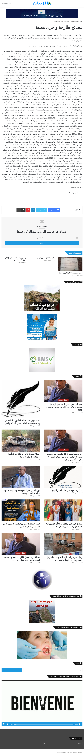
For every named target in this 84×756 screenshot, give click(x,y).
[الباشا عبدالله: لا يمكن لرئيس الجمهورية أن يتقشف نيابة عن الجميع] (21, 510)
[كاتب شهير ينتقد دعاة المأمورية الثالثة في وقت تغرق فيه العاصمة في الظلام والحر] (21, 399)
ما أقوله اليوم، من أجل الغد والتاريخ (67, 490)
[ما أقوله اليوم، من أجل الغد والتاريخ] (63, 477)
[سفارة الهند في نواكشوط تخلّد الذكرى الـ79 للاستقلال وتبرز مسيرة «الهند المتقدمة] (63, 510)
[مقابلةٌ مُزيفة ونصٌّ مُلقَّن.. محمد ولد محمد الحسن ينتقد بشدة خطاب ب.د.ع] (21, 544)
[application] (42, 703)
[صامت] (7, 724)
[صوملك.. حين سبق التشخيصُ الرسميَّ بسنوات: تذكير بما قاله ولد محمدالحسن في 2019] (63, 391)
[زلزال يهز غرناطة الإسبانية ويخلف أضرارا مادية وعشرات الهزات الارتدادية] (63, 544)
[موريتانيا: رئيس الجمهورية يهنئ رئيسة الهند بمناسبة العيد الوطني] (21, 477)
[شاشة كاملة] (4, 724)
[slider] (43, 724)
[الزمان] (42, 3)
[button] (42, 703)
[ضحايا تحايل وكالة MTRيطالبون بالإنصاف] (70, 264)
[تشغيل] (80, 724)
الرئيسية (78, 21)
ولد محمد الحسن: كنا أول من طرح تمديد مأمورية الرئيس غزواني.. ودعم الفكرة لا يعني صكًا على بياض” (64, 457)
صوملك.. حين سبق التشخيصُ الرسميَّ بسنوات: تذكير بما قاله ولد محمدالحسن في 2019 (63, 407)
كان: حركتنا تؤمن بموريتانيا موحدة (44, 258)
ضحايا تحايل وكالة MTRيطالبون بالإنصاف (70, 273)
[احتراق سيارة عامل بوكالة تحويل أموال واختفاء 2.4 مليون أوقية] (21, 441)
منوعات (73, 21)
